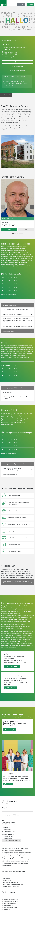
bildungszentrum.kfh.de (10, 907)
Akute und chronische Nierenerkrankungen (15, 310)
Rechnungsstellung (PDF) (12, 840)
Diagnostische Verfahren (10, 474)
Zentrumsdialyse (7, 392)
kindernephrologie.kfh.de (11, 901)
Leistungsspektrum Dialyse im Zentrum (14, 388)
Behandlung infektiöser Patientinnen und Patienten (15, 397)
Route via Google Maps (18, 70)
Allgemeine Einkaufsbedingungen (13, 884)
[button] (13, 233)
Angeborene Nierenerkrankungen (12, 314)
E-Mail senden (18, 66)
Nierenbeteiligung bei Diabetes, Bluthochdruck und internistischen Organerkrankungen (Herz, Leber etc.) (16, 320)
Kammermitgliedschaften (10, 882)
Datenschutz (7, 880)
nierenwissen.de (8, 905)
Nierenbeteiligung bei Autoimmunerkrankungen (17, 326)
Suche (22, 5)
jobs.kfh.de (9, 784)
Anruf (18, 62)
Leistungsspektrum (8, 331)
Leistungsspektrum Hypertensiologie (13, 464)
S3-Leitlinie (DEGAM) (13, 666)
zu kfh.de (30, 5)
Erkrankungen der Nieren (10, 305)
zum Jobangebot (10, 730)
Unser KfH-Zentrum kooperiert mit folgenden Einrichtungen (16, 582)
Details (9, 229)
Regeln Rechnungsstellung (11, 886)
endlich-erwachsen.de (10, 903)
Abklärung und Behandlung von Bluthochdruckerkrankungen (12, 469)
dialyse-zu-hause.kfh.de (11, 899)
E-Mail (26, 229)
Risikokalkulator (11, 688)
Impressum (6, 879)
